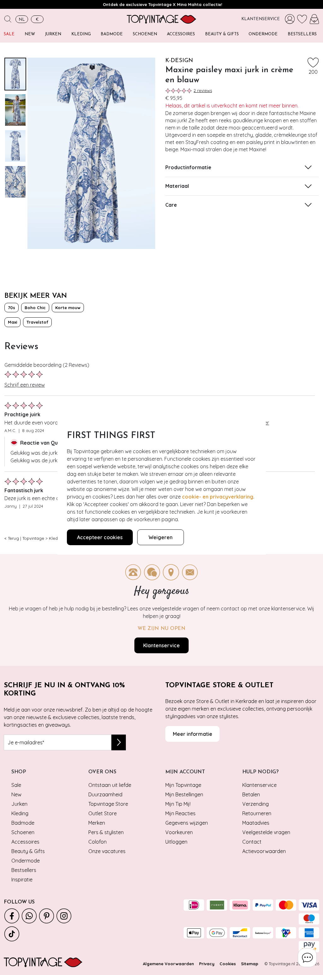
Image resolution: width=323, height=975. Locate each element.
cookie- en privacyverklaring (217, 496)
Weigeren (161, 537)
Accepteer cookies (100, 537)
